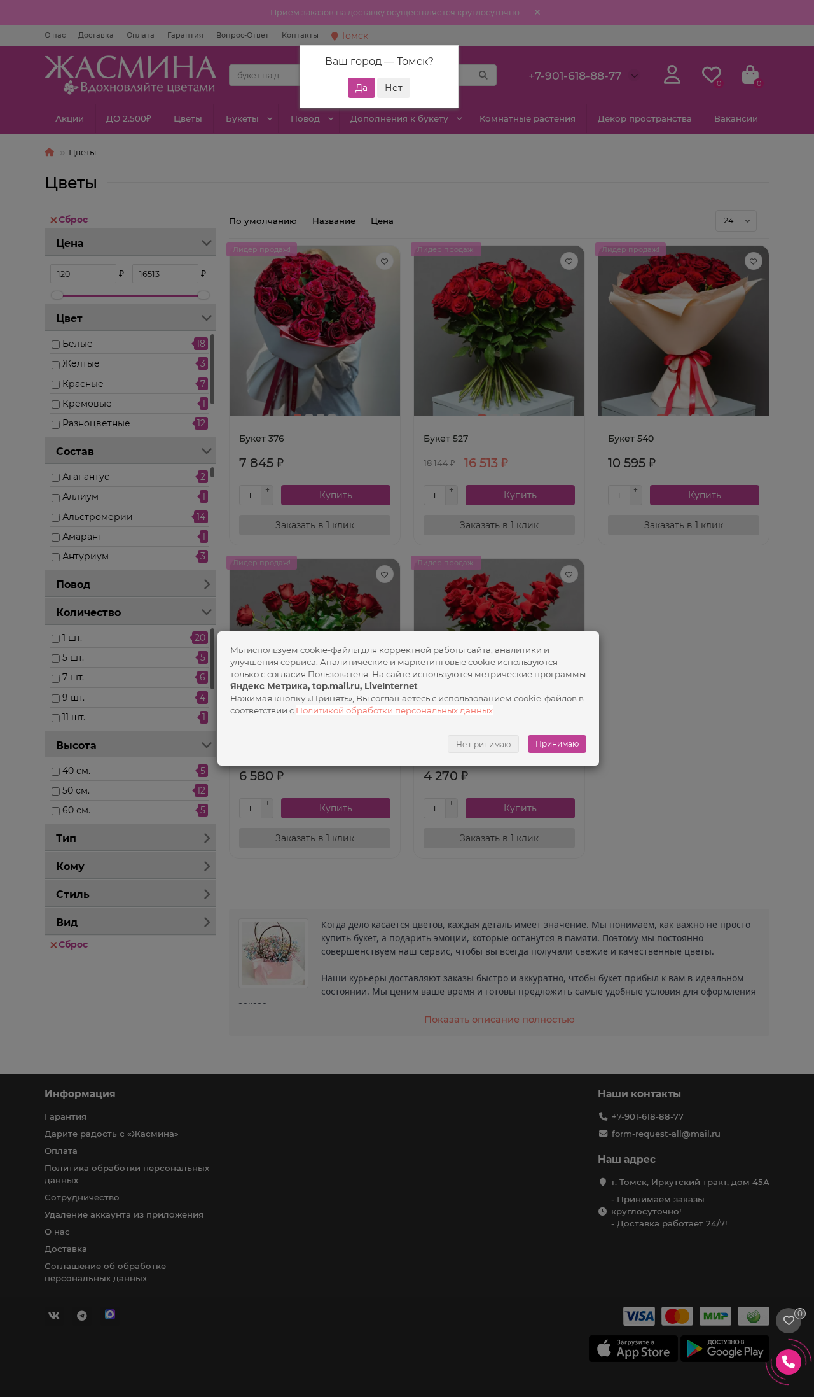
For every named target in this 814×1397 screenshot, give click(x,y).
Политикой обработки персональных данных (394, 710)
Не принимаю (483, 744)
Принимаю (557, 743)
